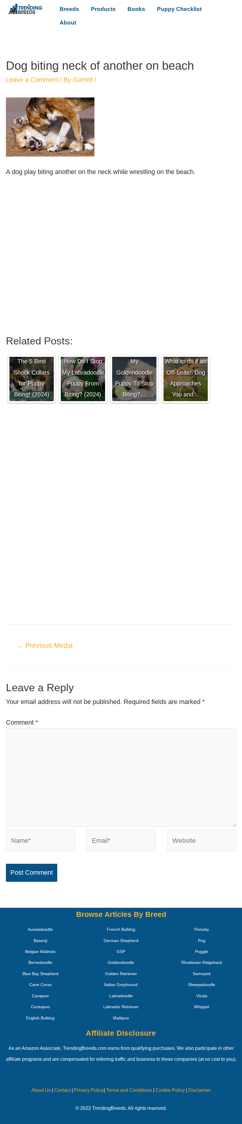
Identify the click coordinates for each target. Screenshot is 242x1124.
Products (103, 9)
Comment (22, 722)
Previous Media (45, 645)
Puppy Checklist (179, 9)
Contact (62, 1090)
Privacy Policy (89, 1090)
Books (136, 9)
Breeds (69, 9)
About (68, 22)
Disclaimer (199, 1090)
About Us (41, 1090)
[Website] (201, 841)
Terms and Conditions (129, 1090)
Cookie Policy (170, 1090)
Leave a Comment (32, 79)
